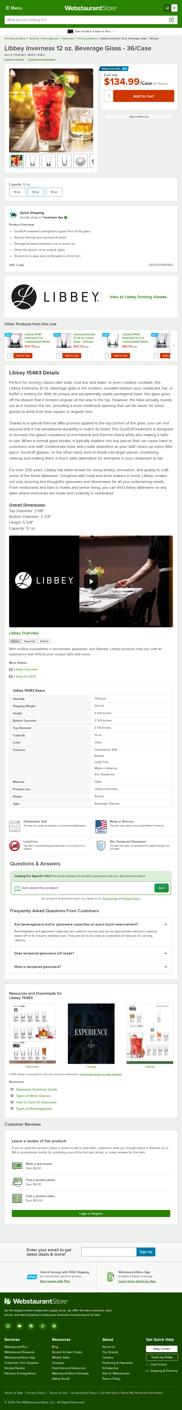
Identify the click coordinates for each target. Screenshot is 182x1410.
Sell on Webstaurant (116, 1373)
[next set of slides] (173, 345)
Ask (162, 888)
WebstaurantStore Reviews (70, 1373)
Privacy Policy (132, 898)
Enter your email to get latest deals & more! (49, 1252)
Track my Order (162, 1357)
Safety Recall (60, 1378)
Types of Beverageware (47, 1108)
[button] (17, 161)
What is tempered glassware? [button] (37, 967)
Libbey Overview (24, 633)
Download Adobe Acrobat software (101, 1074)
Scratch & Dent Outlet (67, 1352)
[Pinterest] (54, 1326)
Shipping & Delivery (164, 1370)
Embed (44, 641)
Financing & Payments (117, 1362)
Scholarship (110, 1368)
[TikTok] (42, 1326)
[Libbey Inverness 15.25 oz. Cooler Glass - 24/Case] (77, 345)
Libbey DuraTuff (25, 676)
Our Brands (110, 1352)
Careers (107, 1357)
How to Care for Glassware (50, 1102)
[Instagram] (8, 1326)
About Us (108, 1347)
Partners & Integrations (20, 1373)
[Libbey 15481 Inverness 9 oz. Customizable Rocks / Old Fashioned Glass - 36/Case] (29, 345)
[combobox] (91, 19)
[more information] (65, 217)
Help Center (161, 1349)
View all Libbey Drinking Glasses (138, 297)
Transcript (29, 641)
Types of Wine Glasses (46, 1096)
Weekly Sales (61, 1357)
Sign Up (146, 1252)
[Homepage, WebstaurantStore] (91, 8)
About (15, 641)
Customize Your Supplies (21, 1362)
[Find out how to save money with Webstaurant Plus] (9, 335)
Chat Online (158, 1364)
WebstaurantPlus (15, 1347)
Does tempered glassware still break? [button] (44, 953)
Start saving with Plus (55, 1281)
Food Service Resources (69, 1368)
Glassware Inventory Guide (50, 1089)
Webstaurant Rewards (19, 1352)
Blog (55, 1347)
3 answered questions (41, 59)
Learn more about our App (137, 1281)
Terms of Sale (13, 1393)
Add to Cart (23, 355)
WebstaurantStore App (19, 1357)
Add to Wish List (139, 116)
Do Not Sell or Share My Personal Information (132, 1393)
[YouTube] (19, 1326)
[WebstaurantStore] (59, 1301)
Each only (110, 75)
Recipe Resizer (14, 1368)
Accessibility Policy (84, 1393)
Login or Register (91, 1213)
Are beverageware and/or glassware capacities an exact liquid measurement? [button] (76, 924)
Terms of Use (110, 898)
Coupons (58, 1362)
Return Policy (111, 1378)
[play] (91, 581)
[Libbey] (55, 297)
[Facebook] (31, 1326)
